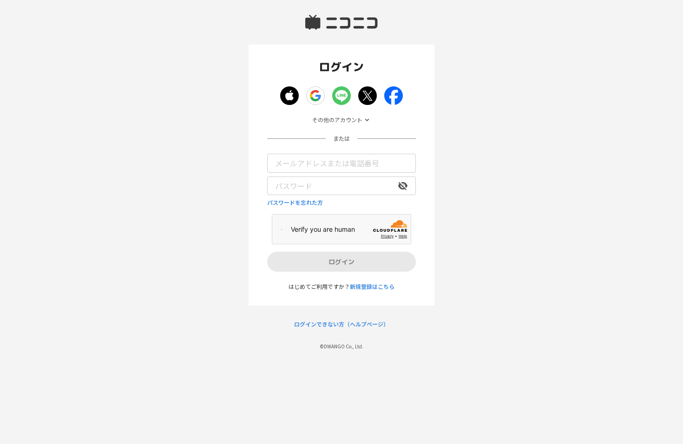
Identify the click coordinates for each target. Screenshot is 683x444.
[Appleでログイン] (289, 95)
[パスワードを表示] (402, 185)
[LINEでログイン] (341, 95)
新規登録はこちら (372, 286)
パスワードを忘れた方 (295, 202)
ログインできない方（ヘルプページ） (341, 324)
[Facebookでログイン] (393, 95)
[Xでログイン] (367, 95)
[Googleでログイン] (315, 95)
